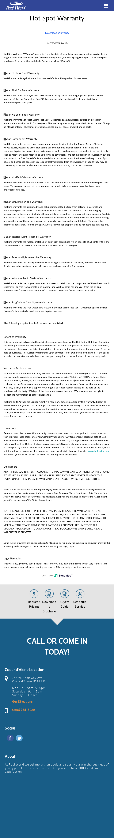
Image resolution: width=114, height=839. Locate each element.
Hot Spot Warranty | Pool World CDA (16, 5)
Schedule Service (80, 604)
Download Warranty (57, 33)
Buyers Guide (65, 604)
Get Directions (22, 701)
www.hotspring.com (98, 451)
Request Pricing (34, 604)
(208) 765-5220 (23, 710)
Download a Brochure (49, 606)
